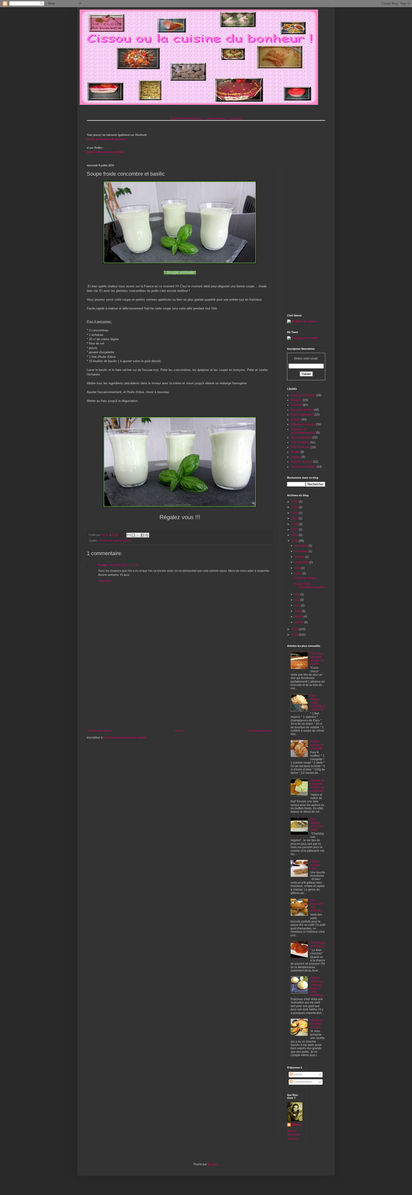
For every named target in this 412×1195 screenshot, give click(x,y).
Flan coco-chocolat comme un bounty (317, 658)
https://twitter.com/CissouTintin (105, 152)
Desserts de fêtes (302, 409)
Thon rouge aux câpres (317, 944)
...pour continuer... (216, 118)
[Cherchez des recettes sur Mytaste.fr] (303, 338)
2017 (295, 529)
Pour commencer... (192, 118)
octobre (300, 556)
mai (297, 600)
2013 (295, 634)
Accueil (174, 118)
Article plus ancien (260, 730)
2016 (295, 535)
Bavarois (296, 400)
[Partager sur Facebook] (142, 535)
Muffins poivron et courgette (316, 745)
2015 (295, 540)
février (299, 616)
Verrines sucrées (301, 461)
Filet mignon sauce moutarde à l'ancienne (317, 702)
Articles (298, 1074)
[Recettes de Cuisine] (301, 321)
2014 (295, 629)
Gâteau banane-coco (315, 865)
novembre (302, 551)
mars (298, 611)
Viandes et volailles (303, 466)
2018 (295, 524)
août (298, 568)
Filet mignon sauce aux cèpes (317, 824)
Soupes (296, 457)
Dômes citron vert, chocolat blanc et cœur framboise (317, 986)
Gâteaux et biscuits (303, 424)
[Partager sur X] (137, 535)
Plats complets (300, 442)
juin (297, 594)
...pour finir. (235, 118)
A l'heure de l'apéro (110, 540)
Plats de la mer (300, 447)
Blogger (213, 1164)
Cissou (296, 1124)
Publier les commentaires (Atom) (126, 737)
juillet (298, 573)
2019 (295, 518)
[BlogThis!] (133, 535)
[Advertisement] (180, 689)
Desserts (296, 405)
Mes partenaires (301, 437)
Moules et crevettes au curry (316, 1024)
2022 (295, 507)
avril (298, 605)
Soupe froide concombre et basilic (309, 585)
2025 (295, 501)
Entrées (126, 540)
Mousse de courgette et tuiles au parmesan (317, 785)
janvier (299, 622)
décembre (302, 545)
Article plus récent (99, 730)
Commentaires (302, 1082)
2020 (295, 513)
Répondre (104, 580)
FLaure (103, 565)
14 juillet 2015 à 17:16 (123, 565)
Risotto (295, 452)
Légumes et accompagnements (303, 431)
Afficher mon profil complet (293, 1135)
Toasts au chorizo (305, 578)
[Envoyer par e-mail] (128, 535)
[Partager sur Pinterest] (146, 535)
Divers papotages (302, 414)
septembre (302, 562)
